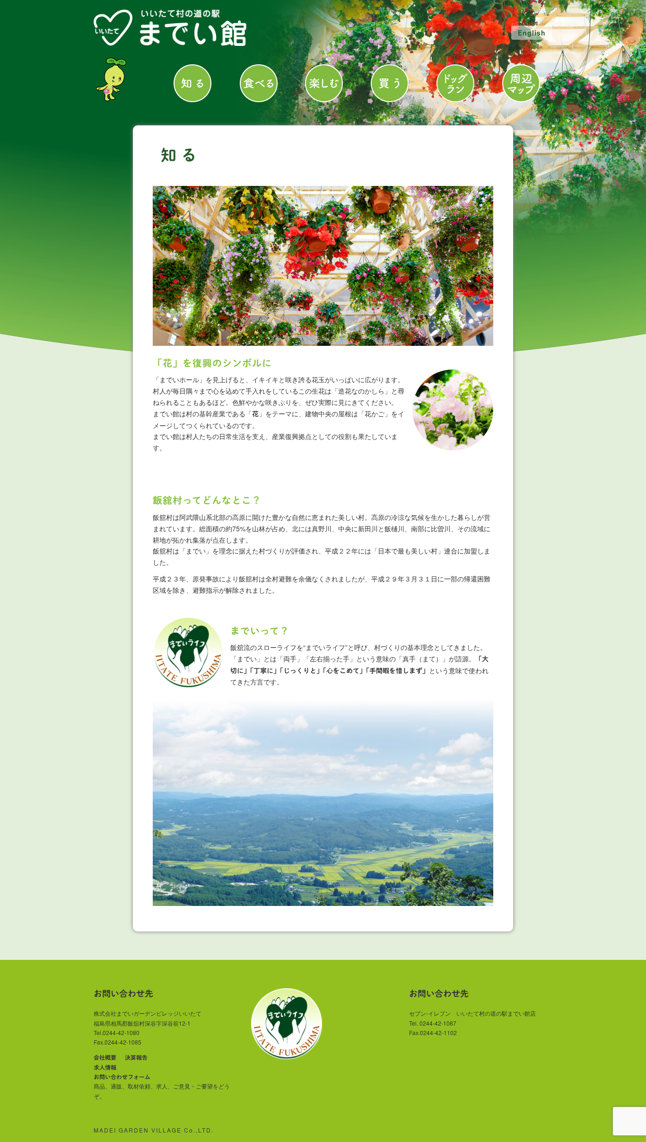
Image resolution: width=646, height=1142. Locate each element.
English (532, 32)
